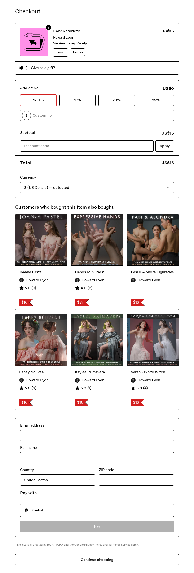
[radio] (97, 510)
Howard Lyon (63, 37)
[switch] (23, 68)
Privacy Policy (93, 544)
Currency (28, 177)
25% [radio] (156, 100)
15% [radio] (77, 100)
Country (27, 469)
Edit (60, 52)
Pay (97, 526)
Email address (32, 425)
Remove (78, 52)
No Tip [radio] (38, 100)
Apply (164, 146)
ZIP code (106, 469)
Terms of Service (119, 544)
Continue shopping (97, 559)
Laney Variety (66, 31)
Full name (28, 447)
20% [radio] (116, 100)
